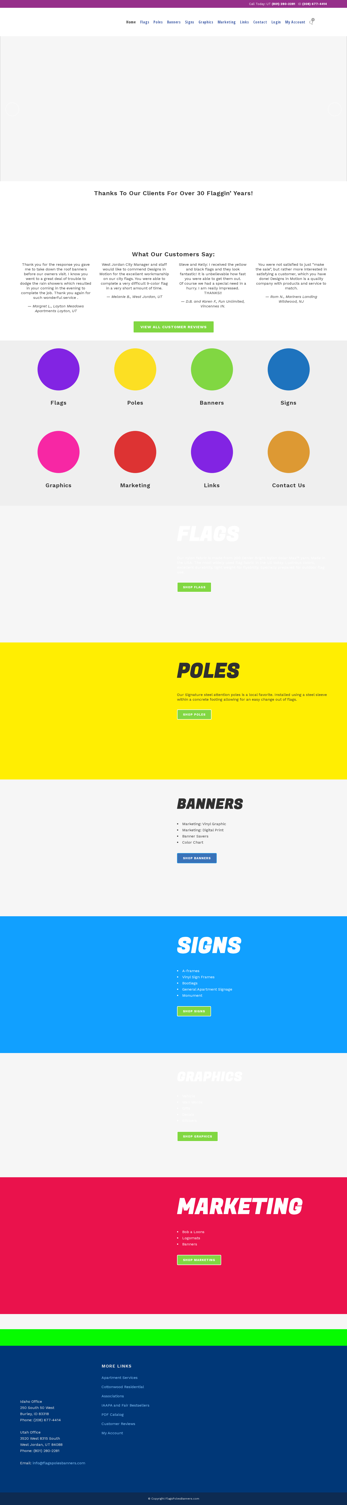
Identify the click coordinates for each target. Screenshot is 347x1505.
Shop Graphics (197, 1136)
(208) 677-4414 (314, 4)
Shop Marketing (199, 1260)
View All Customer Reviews (173, 327)
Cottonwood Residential (123, 1387)
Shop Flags (194, 587)
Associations (113, 1396)
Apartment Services (120, 1377)
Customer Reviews (118, 1423)
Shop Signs (194, 1011)
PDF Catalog (113, 1414)
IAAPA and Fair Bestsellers (125, 1405)
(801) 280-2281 (283, 4)
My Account (112, 1433)
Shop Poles (194, 714)
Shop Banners (197, 858)
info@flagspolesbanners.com (59, 1463)
